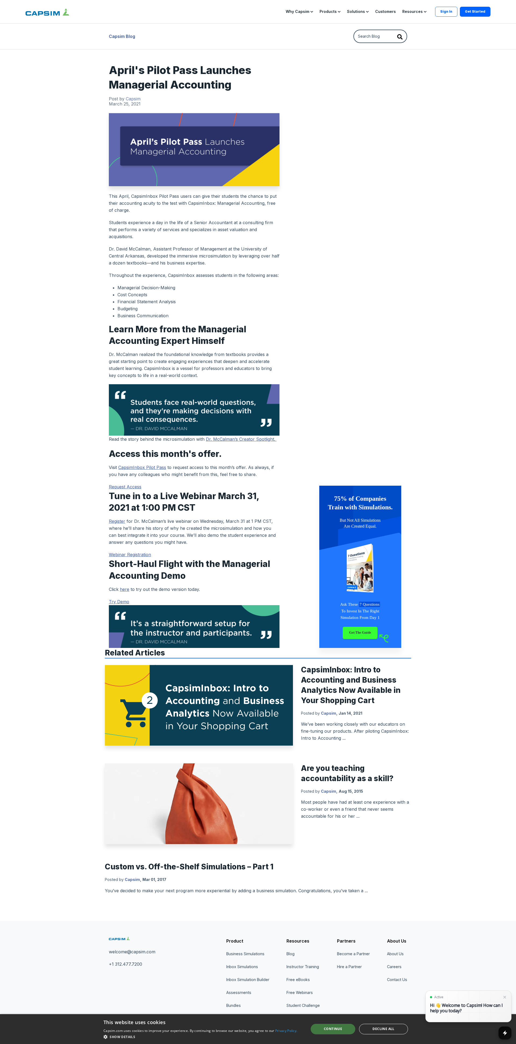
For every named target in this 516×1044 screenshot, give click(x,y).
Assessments (238, 992)
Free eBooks (298, 979)
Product (234, 941)
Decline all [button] (383, 1029)
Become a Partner (353, 953)
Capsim (133, 98)
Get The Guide (360, 632)
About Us (396, 941)
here (124, 589)
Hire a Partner (349, 966)
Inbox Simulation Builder (247, 979)
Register (117, 521)
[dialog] (258, 1029)
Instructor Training (302, 966)
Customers (385, 11)
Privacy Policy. (286, 1030)
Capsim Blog (122, 36)
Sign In (446, 11)
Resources (297, 941)
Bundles (233, 1005)
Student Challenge (303, 1005)
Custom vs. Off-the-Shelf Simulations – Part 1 (189, 866)
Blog (290, 953)
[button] (299, 11)
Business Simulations (245, 953)
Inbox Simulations (242, 966)
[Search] (400, 36)
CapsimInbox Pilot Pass (142, 467)
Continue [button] (333, 1029)
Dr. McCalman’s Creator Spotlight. (241, 439)
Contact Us (397, 979)
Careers (394, 966)
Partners (346, 941)
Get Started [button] (475, 11)
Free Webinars (299, 992)
